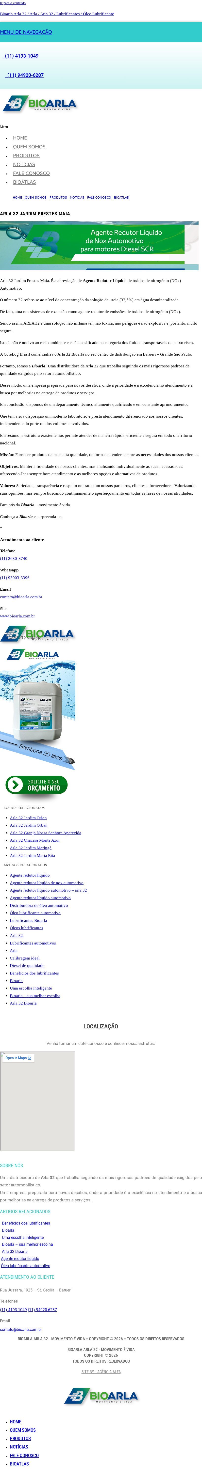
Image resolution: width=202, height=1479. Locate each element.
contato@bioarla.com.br (21, 597)
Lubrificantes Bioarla (28, 920)
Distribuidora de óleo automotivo (39, 905)
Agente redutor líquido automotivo (40, 898)
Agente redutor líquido (30, 875)
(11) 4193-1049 (20, 56)
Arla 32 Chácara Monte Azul (35, 840)
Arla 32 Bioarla (23, 1003)
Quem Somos (29, 146)
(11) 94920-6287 (24, 75)
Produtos (26, 155)
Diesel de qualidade (27, 965)
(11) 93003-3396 (15, 577)
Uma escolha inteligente (31, 988)
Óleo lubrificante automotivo (35, 913)
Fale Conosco (31, 173)
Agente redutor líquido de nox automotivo (47, 883)
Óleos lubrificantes (26, 928)
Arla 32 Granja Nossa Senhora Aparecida (45, 833)
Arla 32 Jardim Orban (29, 825)
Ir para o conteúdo (13, 3)
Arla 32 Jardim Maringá (30, 848)
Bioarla (16, 980)
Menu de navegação (26, 32)
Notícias (24, 164)
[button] (65, 127)
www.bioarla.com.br (17, 616)
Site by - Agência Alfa (101, 1371)
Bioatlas (24, 182)
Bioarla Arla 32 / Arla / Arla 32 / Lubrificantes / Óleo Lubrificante (57, 14)
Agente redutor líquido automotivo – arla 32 (48, 890)
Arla (13, 950)
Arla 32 (16, 935)
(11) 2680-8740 (13, 558)
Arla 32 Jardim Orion (28, 818)
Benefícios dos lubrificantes (34, 973)
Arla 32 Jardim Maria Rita (32, 855)
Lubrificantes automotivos (33, 943)
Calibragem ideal (25, 958)
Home (20, 138)
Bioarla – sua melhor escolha (35, 995)
